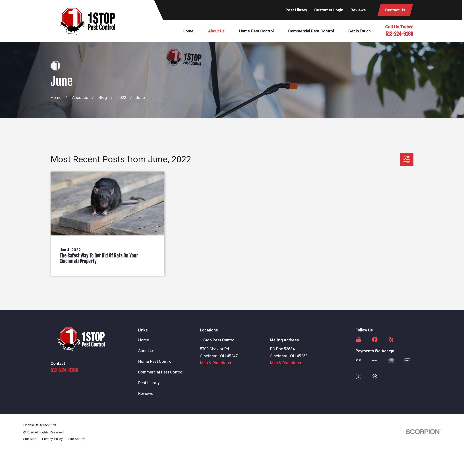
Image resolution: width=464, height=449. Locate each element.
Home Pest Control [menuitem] (256, 31)
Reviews (358, 10)
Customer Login (328, 10)
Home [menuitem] (188, 31)
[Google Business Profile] (358, 339)
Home (143, 340)
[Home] (87, 21)
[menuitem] (29, 439)
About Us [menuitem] (216, 31)
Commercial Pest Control (161, 372)
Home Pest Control (155, 361)
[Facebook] (375, 339)
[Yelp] (391, 339)
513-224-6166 (399, 34)
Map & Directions (215, 363)
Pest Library (296, 10)
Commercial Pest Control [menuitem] (311, 31)
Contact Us (395, 10)
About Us (146, 350)
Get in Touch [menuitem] (359, 31)
